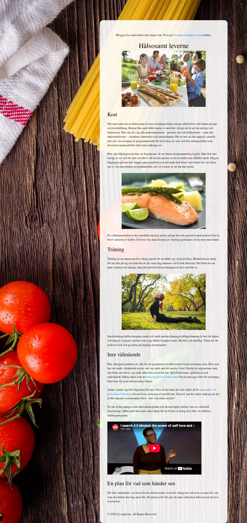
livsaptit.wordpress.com (188, 35)
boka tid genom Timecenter (162, 377)
